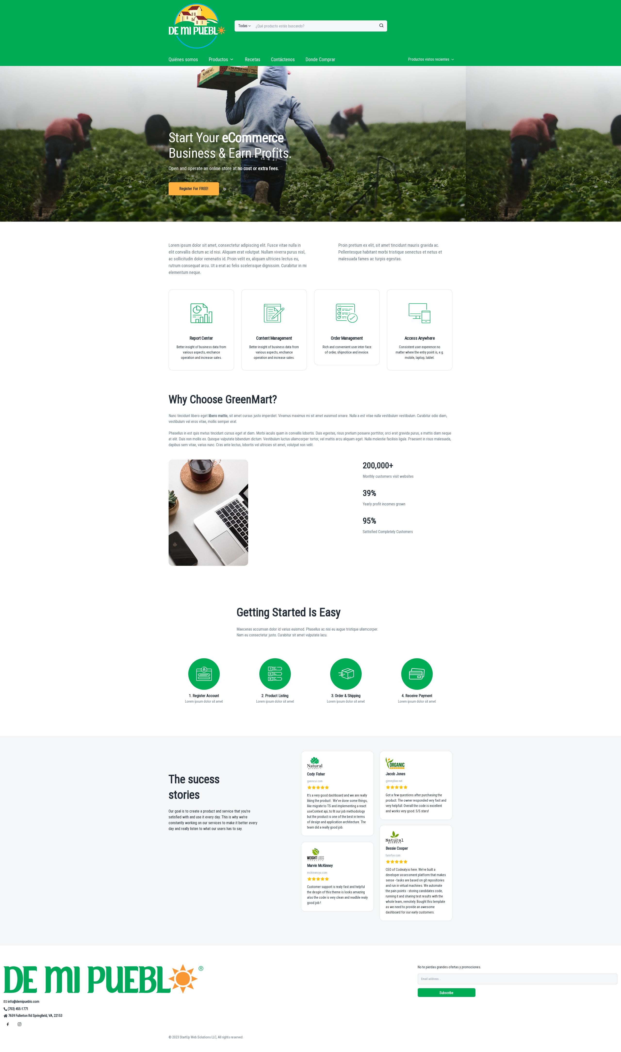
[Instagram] (19, 1024)
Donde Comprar (320, 59)
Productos (218, 59)
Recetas (252, 59)
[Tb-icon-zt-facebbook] (8, 1024)
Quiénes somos (183, 59)
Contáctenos (283, 59)
